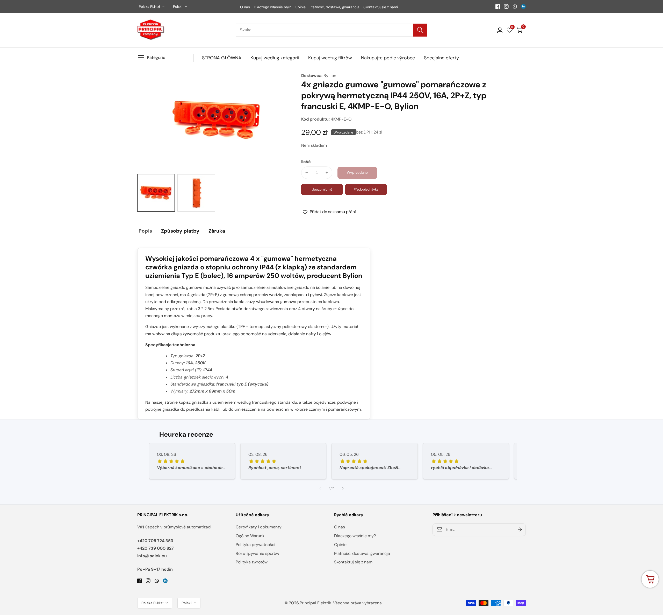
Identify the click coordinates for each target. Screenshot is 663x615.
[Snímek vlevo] (320, 488)
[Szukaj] (420, 30)
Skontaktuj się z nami (380, 7)
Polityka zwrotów (252, 562)
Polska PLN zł (150, 6)
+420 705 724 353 (155, 540)
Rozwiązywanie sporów (257, 553)
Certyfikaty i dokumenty (259, 527)
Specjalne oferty (441, 58)
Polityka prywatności (255, 544)
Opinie (300, 7)
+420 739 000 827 (155, 548)
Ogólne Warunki (250, 536)
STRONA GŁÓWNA (221, 58)
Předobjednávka (366, 189)
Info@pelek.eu (152, 555)
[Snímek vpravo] (343, 488)
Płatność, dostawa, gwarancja (334, 7)
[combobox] (331, 30)
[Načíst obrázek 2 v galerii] (196, 193)
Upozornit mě (322, 189)
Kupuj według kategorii (274, 58)
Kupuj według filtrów (330, 58)
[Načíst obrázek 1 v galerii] (156, 193)
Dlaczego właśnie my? (272, 7)
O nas (245, 7)
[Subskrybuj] (519, 529)
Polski (178, 6)
